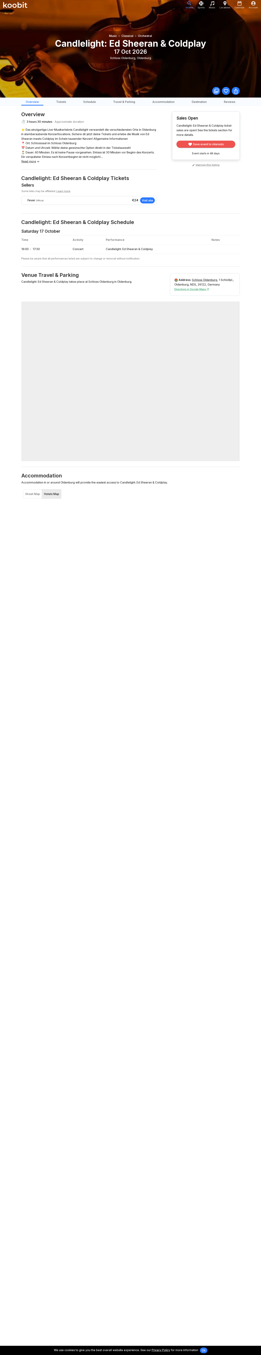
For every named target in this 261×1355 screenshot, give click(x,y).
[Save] (226, 91)
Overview (32, 102)
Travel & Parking (124, 102)
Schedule (89, 102)
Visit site (147, 200)
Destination (199, 102)
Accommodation (163, 102)
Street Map (32, 494)
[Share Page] (236, 91)
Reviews (229, 102)
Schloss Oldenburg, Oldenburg (130, 58)
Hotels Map (51, 494)
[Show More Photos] (216, 91)
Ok (204, 1350)
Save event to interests (208, 144)
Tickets (61, 102)
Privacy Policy (161, 1350)
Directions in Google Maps (190, 289)
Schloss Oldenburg (204, 280)
